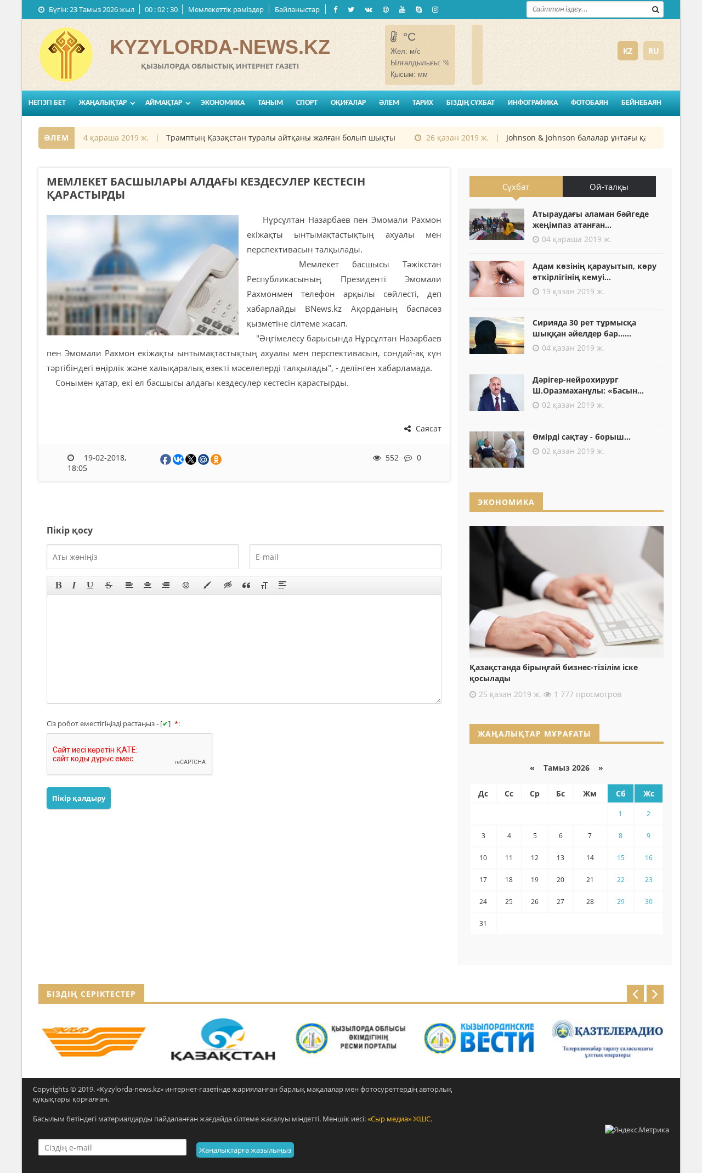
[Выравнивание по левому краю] (129, 585)
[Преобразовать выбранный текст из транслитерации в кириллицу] (264, 585)
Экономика (223, 103)
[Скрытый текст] (228, 585)
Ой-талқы (609, 186)
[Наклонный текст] (74, 585)
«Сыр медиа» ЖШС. (399, 1119)
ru (653, 51)
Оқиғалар (348, 103)
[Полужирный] (58, 585)
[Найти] (655, 8)
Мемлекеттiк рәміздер (226, 9)
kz (627, 51)
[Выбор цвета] (207, 585)
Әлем (389, 103)
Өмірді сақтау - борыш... (582, 436)
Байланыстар (297, 9)
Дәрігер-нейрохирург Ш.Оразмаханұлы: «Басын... (588, 385)
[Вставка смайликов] (186, 585)
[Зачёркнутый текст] (108, 585)
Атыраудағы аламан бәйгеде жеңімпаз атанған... (591, 219)
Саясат (427, 428)
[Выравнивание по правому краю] (165, 585)
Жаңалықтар (103, 103)
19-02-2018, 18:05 (97, 462)
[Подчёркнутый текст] (90, 585)
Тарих (422, 103)
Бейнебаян (641, 103)
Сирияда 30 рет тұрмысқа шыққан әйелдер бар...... (584, 328)
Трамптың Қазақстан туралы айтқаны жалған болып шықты (268, 137)
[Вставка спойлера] (282, 585)
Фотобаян (589, 103)
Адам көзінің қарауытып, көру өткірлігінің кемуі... (594, 271)
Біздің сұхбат (470, 103)
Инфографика (533, 103)
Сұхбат (515, 186)
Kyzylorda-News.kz (220, 47)
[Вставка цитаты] (246, 585)
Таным (270, 103)
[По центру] (147, 585)
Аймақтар (163, 103)
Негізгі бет (47, 103)
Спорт (307, 103)
